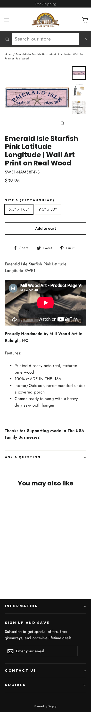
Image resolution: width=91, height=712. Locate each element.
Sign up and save (27, 622)
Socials (15, 684)
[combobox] (45, 39)
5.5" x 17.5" (18, 209)
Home (8, 54)
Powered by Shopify (45, 706)
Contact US (20, 670)
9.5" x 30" (48, 209)
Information (21, 606)
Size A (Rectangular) (30, 200)
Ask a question (23, 457)
